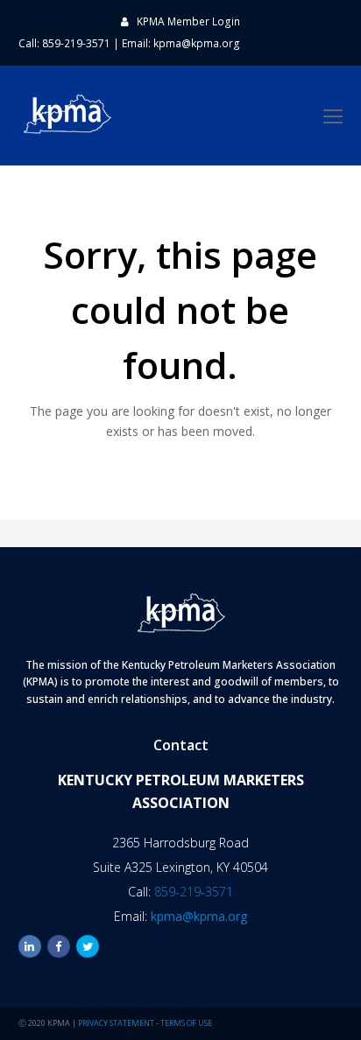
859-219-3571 (193, 891)
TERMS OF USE (186, 1023)
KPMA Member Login (188, 21)
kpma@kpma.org (196, 43)
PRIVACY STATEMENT (116, 1023)
